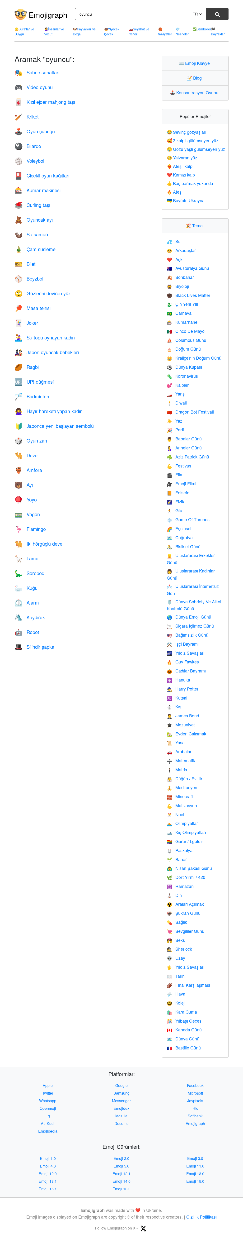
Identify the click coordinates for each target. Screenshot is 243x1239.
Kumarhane (182, 322)
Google (121, 1085)
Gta (174, 510)
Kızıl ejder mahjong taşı (44, 101)
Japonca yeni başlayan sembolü (54, 425)
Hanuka (178, 680)
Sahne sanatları (36, 72)
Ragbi (26, 366)
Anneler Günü (184, 447)
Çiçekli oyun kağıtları (41, 175)
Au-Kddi (48, 1123)
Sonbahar (180, 277)
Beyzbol (28, 278)
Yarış (176, 394)
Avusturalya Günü (188, 268)
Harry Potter (182, 689)
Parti (175, 429)
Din (174, 895)
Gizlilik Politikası (201, 1217)
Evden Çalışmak (186, 733)
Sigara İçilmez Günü (190, 626)
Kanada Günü (184, 1029)
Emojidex (121, 1108)
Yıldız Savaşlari (185, 653)
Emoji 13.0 (195, 1173)
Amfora (28, 470)
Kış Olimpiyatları (186, 832)
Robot (26, 632)
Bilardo (27, 146)
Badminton (31, 396)
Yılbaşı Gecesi (184, 1021)
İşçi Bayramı (183, 644)
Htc (195, 1108)
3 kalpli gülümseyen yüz (192, 140)
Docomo (121, 1123)
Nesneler (182, 31)
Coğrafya (180, 537)
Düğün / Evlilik (184, 778)
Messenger (121, 1100)
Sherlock (179, 949)
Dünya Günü (183, 1038)
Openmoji (48, 1108)
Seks (176, 940)
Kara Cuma (182, 1012)
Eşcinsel (179, 528)
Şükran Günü (184, 913)
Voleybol (29, 160)
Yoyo (25, 499)
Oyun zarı (30, 440)
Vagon (27, 514)
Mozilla (121, 1116)
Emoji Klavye (195, 63)
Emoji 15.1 (48, 1188)
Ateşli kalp (179, 166)
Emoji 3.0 (195, 1158)
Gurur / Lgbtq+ (185, 841)
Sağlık (177, 922)
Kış (174, 706)
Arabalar (179, 751)
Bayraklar (217, 31)
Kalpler (178, 385)
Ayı (23, 484)
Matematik (181, 760)
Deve (25, 455)
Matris (177, 769)
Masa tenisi (32, 308)
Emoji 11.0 (195, 1166)
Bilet (25, 263)
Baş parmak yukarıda (190, 183)
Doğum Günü (184, 349)
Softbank (195, 1116)
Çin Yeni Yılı (182, 304)
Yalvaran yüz (182, 157)
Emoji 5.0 (121, 1166)
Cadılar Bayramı (186, 670)
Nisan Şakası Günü (189, 868)
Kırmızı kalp (181, 175)
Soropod (29, 573)
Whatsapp (47, 1100)
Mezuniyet (181, 724)
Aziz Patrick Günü (188, 456)
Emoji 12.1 (121, 1173)
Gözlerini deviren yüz (42, 293)
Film (175, 474)
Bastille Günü (184, 1047)
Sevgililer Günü (185, 931)
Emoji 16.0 (121, 1188)
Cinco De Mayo (186, 331)
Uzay (176, 958)
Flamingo (30, 528)
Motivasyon (182, 805)
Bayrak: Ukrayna (186, 200)
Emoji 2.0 (121, 1158)
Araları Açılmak (185, 904)
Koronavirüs (182, 376)
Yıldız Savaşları (185, 967)
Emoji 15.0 (195, 1181)
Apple (48, 1085)
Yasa (176, 742)
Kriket (26, 116)
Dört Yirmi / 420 (186, 877)
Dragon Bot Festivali (190, 412)
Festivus (179, 465)
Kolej (176, 1003)
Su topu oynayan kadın (44, 337)
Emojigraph (48, 14)
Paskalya (179, 850)
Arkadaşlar (181, 250)
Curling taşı (32, 204)
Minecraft (180, 796)
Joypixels (195, 1100)
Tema (195, 225)
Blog (195, 78)
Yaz (174, 421)
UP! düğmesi (34, 381)
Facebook (195, 1085)
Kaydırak (29, 617)
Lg (48, 1116)
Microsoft (195, 1093)
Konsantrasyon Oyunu (195, 92)
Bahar (177, 859)
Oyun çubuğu (34, 131)
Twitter (47, 1093)
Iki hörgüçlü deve (38, 543)
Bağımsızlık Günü (187, 635)
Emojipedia (47, 1131)
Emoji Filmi (181, 483)
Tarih (176, 976)
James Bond (183, 715)
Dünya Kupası (184, 367)
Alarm (26, 602)
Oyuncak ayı (33, 219)
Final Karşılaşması (188, 985)
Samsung (121, 1093)
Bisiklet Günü (184, 546)
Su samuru (32, 234)
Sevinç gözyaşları (186, 132)
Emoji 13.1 (48, 1181)
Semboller (201, 29)
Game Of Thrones (188, 519)
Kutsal (177, 698)
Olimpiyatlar (182, 823)
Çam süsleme (35, 249)
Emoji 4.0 (48, 1166)
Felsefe (178, 492)
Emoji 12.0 (48, 1173)
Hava (176, 994)
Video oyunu (33, 87)
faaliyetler (165, 31)
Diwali (177, 403)
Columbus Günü (186, 340)
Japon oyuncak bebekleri (46, 352)
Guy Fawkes (183, 661)
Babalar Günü (184, 438)
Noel (175, 814)
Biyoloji (178, 286)
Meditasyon (182, 787)
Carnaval (179, 313)
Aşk (174, 259)
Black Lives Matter (188, 295)
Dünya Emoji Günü (189, 617)
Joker (26, 322)
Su (174, 241)
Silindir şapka (34, 646)
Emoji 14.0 (121, 1181)
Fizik (175, 501)
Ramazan (180, 886)
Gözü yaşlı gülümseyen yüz (196, 149)
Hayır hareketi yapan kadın (48, 411)
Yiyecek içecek (111, 31)
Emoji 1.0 (48, 1158)
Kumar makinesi (37, 190)
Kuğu (25, 587)
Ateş (174, 192)
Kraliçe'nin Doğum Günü (194, 358)
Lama (26, 558)
